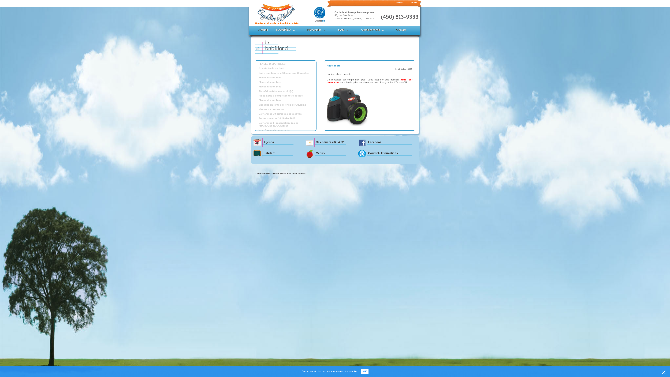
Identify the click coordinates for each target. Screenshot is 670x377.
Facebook (374, 142)
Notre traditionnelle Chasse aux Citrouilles (284, 73)
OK (365, 371)
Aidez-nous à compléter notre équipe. (281, 95)
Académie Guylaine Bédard (273, 173)
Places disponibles (270, 77)
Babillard (269, 153)
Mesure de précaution (272, 109)
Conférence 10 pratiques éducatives (280, 113)
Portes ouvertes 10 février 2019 (277, 118)
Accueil (399, 2)
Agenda (268, 142)
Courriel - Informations (383, 153)
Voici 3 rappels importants (274, 130)
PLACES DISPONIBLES (272, 63)
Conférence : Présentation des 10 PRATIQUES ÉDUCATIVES (278, 124)
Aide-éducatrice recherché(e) (276, 91)
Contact (413, 2)
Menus (320, 153)
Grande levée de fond (271, 68)
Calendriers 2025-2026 (330, 142)
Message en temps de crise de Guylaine (282, 104)
